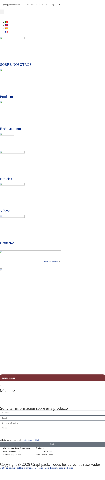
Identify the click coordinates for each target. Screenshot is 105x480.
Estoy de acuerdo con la (20, 440)
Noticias (6, 179)
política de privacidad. (30, 440)
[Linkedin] (10, 17)
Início (46, 262)
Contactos (7, 243)
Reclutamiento (10, 129)
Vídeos (5, 211)
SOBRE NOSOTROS (16, 64)
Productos (7, 97)
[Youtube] (3, 17)
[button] (2, 12)
